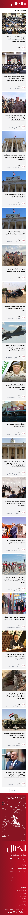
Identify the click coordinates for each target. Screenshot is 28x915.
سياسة (11, 862)
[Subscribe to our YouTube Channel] (11, 912)
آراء (12, 877)
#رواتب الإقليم (22, 905)
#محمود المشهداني (21, 890)
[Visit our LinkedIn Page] (22, 912)
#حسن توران (23, 893)
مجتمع (11, 871)
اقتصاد (11, 865)
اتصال (25, 862)
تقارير (12, 874)
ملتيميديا (11, 884)
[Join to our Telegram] (8, 912)
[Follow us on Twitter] (17, 912)
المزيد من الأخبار (14, 790)
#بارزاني (24, 901)
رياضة (12, 880)
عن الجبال (24, 865)
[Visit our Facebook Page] (20, 912)
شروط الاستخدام (22, 871)
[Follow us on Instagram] (14, 912)
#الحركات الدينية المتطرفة (22, 897)
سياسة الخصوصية (22, 868)
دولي (12, 868)
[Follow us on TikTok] (6, 912)
